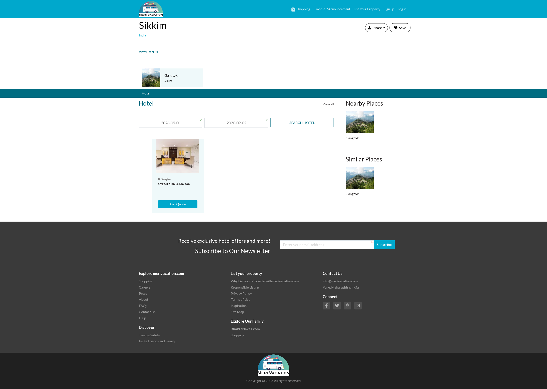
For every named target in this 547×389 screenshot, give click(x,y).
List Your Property (367, 9)
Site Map (237, 312)
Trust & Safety (149, 335)
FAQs (143, 305)
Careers (144, 287)
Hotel (146, 93)
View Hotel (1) (148, 52)
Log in (402, 9)
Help (142, 318)
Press (143, 293)
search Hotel (302, 122)
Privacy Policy (241, 293)
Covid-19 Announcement (332, 9)
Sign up (389, 9)
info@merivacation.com (340, 281)
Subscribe (384, 244)
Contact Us (147, 312)
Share (377, 28)
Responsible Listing (245, 287)
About (143, 299)
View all (328, 104)
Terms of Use (240, 299)
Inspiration (239, 305)
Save (402, 28)
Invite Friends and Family (157, 341)
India (142, 35)
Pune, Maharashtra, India (341, 287)
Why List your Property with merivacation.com (265, 281)
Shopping (300, 9)
